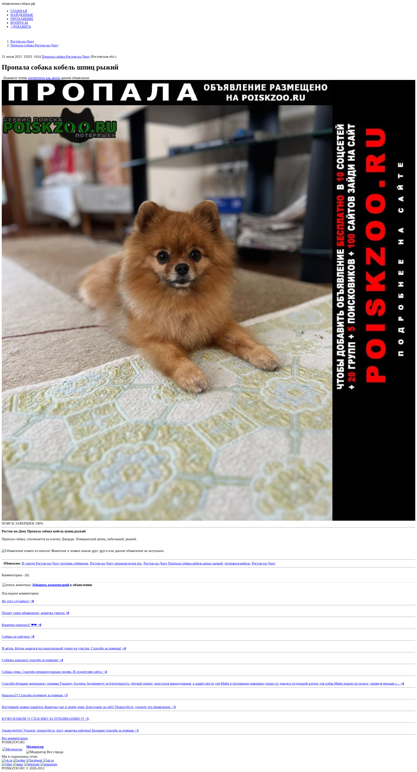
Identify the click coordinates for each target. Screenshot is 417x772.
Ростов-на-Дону (263, 563)
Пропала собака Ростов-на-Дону (66, 56)
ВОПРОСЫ (19, 23)
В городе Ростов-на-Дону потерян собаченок (55, 563)
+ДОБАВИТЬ (20, 26)
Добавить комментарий (50, 585)
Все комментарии (15, 738)
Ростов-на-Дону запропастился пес (116, 563)
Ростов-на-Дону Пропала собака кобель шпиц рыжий (183, 563)
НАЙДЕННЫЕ (21, 15)
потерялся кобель (237, 563)
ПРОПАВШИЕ (21, 19)
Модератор (35, 747)
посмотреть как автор (44, 78)
